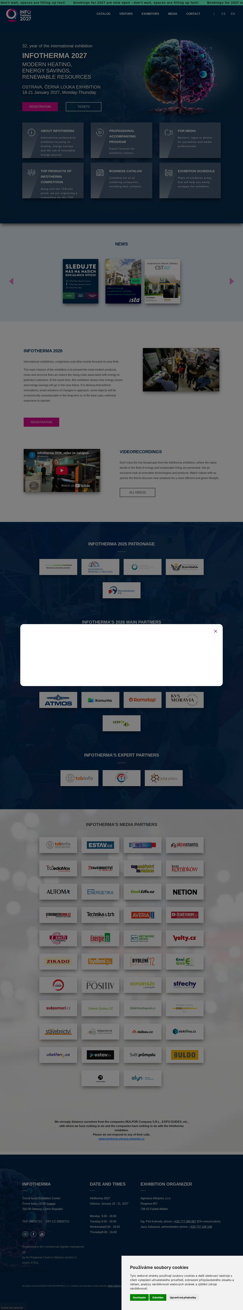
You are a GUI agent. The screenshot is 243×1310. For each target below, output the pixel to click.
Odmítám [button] (157, 1297)
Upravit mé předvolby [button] (183, 1297)
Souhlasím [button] (139, 1297)
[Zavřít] (215, 631)
